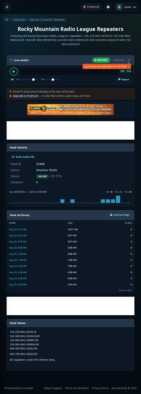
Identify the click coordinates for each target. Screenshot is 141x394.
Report (125, 79)
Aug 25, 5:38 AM (18, 278)
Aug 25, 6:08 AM (18, 272)
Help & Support (53, 388)
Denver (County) (41, 19)
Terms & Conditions (77, 388)
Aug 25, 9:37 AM (18, 229)
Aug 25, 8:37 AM (18, 241)
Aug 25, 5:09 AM (18, 284)
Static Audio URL (25, 156)
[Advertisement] (70, 130)
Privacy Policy (100, 388)
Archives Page (121, 214)
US (6, 19)
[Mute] (12, 79)
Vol (18, 79)
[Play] (14, 71)
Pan (43, 79)
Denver (59, 19)
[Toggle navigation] (7, 7)
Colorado (19, 19)
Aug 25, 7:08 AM (18, 260)
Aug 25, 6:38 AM (18, 266)
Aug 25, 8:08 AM (18, 247)
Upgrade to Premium (25, 95)
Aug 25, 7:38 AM (18, 253)
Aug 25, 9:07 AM (18, 235)
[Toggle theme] (108, 7)
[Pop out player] (128, 60)
